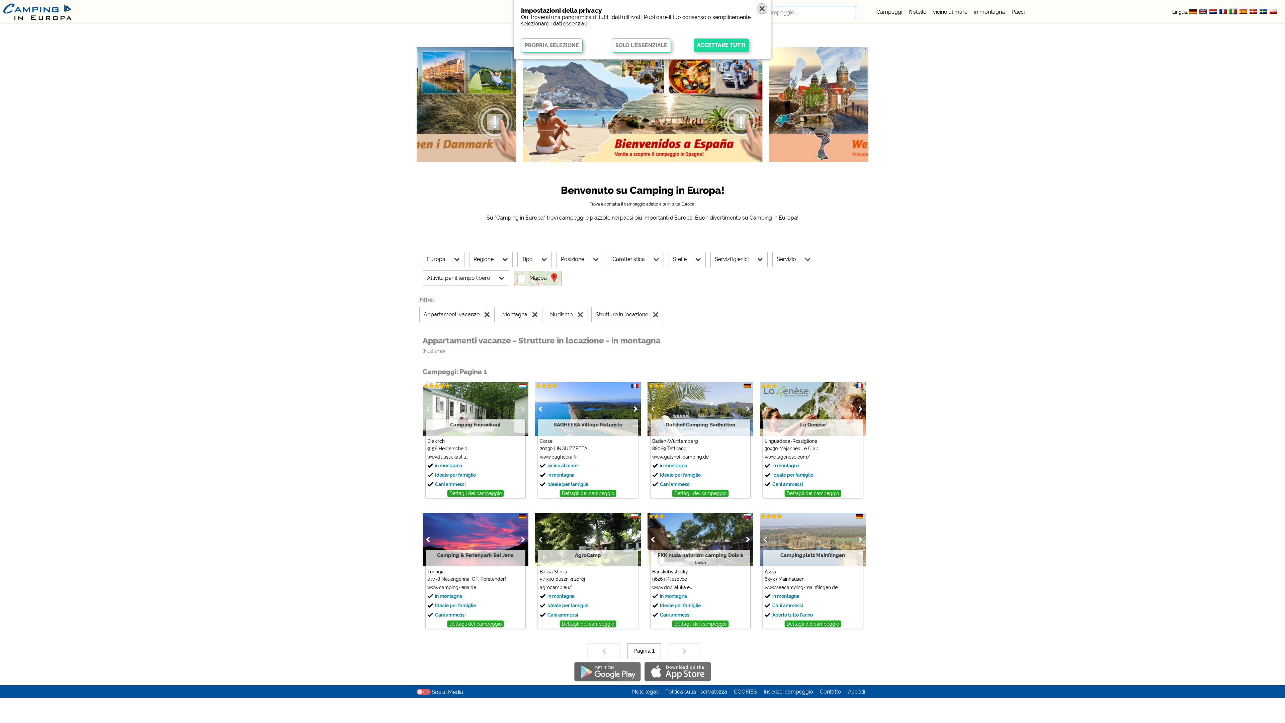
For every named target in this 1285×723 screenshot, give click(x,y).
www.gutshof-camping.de (680, 457)
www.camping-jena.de (451, 587)
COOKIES (745, 692)
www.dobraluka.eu (672, 587)
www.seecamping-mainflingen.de (801, 587)
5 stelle (917, 12)
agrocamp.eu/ (556, 587)
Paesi (1018, 12)
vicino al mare (950, 12)
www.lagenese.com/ (787, 457)
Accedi (856, 692)
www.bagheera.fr (558, 457)
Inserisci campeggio (788, 692)
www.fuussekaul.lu (447, 457)
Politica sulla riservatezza (696, 692)
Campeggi (889, 12)
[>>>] (684, 650)
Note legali (645, 692)
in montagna (989, 12)
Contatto (830, 692)
